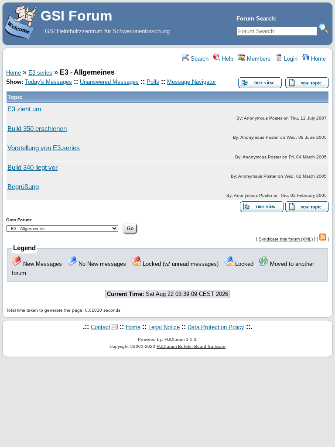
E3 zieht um (24, 109)
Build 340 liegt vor (32, 167)
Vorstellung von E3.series (43, 147)
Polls (153, 82)
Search (199, 58)
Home (317, 58)
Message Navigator (191, 82)
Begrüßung (23, 186)
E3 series (40, 72)
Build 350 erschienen (37, 128)
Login (289, 58)
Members (257, 58)
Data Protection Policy (216, 327)
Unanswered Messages (109, 82)
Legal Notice (164, 327)
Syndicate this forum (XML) (286, 239)
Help (226, 58)
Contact (100, 327)
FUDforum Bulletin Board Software (191, 346)
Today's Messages (48, 82)
